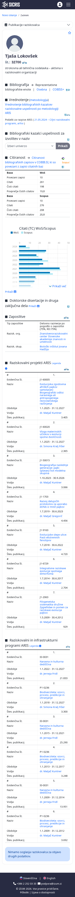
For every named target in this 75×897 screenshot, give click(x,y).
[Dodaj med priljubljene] (69, 32)
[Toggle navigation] (68, 5)
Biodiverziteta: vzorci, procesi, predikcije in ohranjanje (52, 694)
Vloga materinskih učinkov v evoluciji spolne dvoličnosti (51, 434)
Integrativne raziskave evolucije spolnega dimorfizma (53, 571)
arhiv (20, 123)
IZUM (22, 888)
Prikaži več (59, 286)
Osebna (42, 89)
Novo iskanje (9, 15)
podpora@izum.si (51, 883)
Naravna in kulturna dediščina (51, 663)
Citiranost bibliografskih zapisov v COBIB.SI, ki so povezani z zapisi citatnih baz (30, 162)
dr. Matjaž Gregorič (51, 516)
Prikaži (33, 306)
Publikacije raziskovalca (24, 25)
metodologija (39, 100)
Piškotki (24, 892)
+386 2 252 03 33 (26, 883)
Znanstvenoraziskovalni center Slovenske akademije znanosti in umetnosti (54, 338)
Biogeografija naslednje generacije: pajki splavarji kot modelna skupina (54, 469)
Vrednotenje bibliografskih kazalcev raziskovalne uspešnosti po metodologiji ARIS (31, 109)
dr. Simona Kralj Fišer (52, 446)
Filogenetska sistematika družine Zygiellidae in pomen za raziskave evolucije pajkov (54, 607)
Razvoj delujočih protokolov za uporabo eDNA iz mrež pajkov (53, 504)
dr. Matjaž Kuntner (51, 412)
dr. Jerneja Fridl (49, 673)
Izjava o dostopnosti (43, 892)
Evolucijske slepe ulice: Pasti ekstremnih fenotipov (53, 537)
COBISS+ (58, 89)
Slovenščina (29, 878)
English (50, 878)
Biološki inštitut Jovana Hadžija (53, 348)
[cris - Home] (11, 4)
